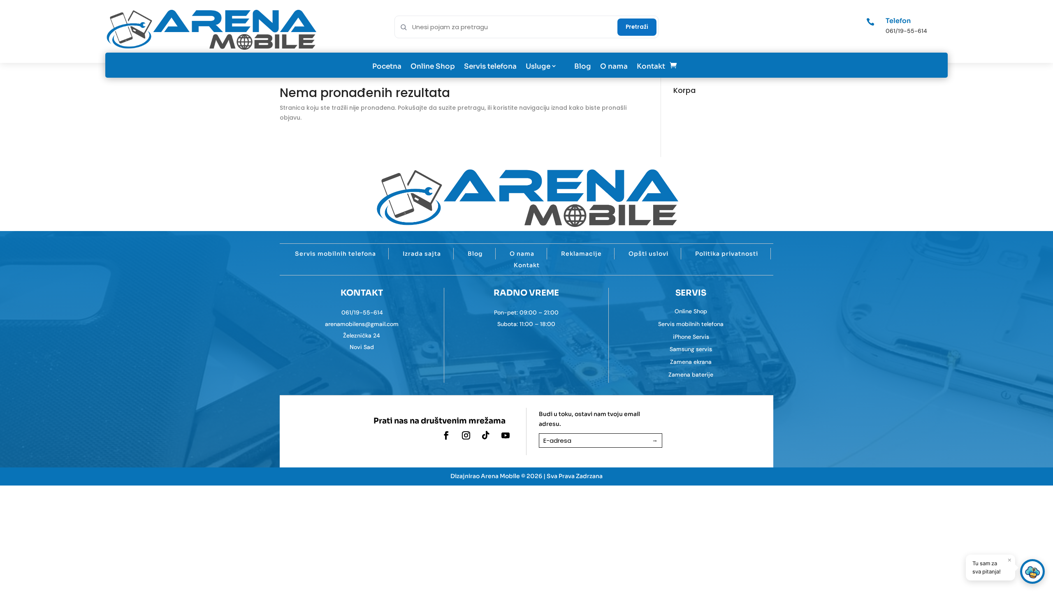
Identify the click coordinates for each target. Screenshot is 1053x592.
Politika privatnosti (726, 253)
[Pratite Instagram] (466, 435)
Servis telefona (490, 66)
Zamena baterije (690, 374)
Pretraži (637, 27)
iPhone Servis (691, 336)
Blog (582, 66)
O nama (614, 66)
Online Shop (433, 66)
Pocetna (386, 66)
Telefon (898, 20)
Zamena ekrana (691, 361)
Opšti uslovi (648, 253)
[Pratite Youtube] (505, 435)
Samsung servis (691, 349)
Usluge (538, 66)
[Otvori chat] (1032, 571)
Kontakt (651, 66)
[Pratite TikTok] (486, 435)
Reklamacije (581, 253)
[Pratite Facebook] (446, 435)
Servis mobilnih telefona (335, 253)
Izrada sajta (422, 253)
